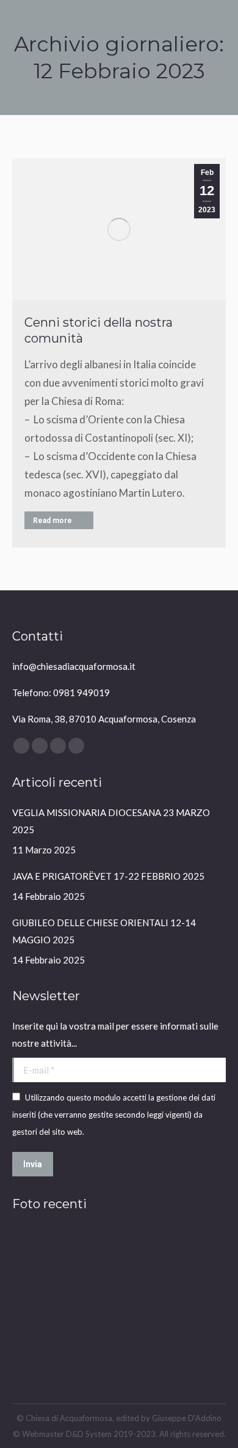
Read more (52, 520)
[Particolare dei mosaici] (176, 1299)
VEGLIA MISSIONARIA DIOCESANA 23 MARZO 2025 (111, 821)
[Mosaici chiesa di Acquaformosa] (129, 1299)
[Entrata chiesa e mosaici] (35, 1346)
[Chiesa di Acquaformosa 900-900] (176, 1251)
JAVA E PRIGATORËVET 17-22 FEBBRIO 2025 (108, 876)
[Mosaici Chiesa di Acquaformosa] (129, 1251)
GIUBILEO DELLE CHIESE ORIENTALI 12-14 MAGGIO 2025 (104, 931)
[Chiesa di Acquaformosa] (35, 1251)
